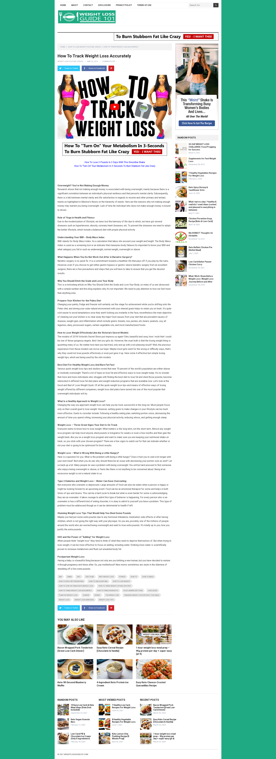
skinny (97, 595)
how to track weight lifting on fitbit (114, 586)
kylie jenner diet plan (133, 591)
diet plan (90, 577)
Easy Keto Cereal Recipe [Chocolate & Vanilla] (164, 720)
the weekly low (112, 595)
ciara (69, 577)
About (74, 5)
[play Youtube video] (114, 107)
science (86, 595)
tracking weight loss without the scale (141, 595)
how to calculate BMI (98, 581)
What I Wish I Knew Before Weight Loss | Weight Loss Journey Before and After (201, 279)
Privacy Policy (124, 5)
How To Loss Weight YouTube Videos (84, 47)
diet (78, 577)
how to (134, 577)
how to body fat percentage (71, 581)
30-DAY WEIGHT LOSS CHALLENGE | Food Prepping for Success (202, 147)
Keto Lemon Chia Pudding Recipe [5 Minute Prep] (120, 736)
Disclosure (104, 5)
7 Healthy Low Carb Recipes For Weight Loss (124, 706)
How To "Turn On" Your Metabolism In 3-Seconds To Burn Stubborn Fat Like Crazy (114, 166)
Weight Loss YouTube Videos (70, 61)
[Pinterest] (111, 68)
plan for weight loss (68, 595)
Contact (88, 5)
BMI (60, 577)
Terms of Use (144, 5)
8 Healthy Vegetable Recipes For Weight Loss (124, 720)
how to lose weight (121, 581)
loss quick (152, 591)
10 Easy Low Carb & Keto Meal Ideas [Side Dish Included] (82, 707)
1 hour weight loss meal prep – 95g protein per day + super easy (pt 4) (154, 650)
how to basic (148, 577)
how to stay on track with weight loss (76, 586)
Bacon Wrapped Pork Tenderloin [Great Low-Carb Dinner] (164, 707)
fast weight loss (106, 577)
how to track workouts (107, 591)
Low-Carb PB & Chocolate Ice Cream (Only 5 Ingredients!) (81, 736)
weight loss (64, 600)
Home (63, 5)
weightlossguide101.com (76, 754)
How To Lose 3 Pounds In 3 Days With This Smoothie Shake (115, 162)
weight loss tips (106, 600)
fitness (122, 577)
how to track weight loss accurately (75, 591)
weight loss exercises (84, 600)
